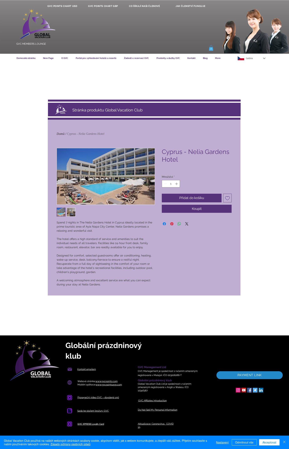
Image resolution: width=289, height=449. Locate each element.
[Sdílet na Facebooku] (164, 223)
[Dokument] (69, 410)
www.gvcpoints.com (107, 381)
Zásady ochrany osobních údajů (70, 444)
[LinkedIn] (261, 390)
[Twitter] (255, 390)
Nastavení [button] (222, 442)
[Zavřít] (284, 442)
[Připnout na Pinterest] (171, 223)
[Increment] (176, 183)
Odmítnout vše (244, 442)
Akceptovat (269, 442)
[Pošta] (70, 369)
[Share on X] (186, 223)
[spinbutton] (170, 183)
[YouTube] (243, 390)
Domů (60, 133)
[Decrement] (164, 183)
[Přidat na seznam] (227, 198)
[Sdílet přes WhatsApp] (179, 223)
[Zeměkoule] (69, 383)
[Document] (69, 397)
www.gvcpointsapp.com (109, 384)
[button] (211, 48)
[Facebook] (249, 390)
